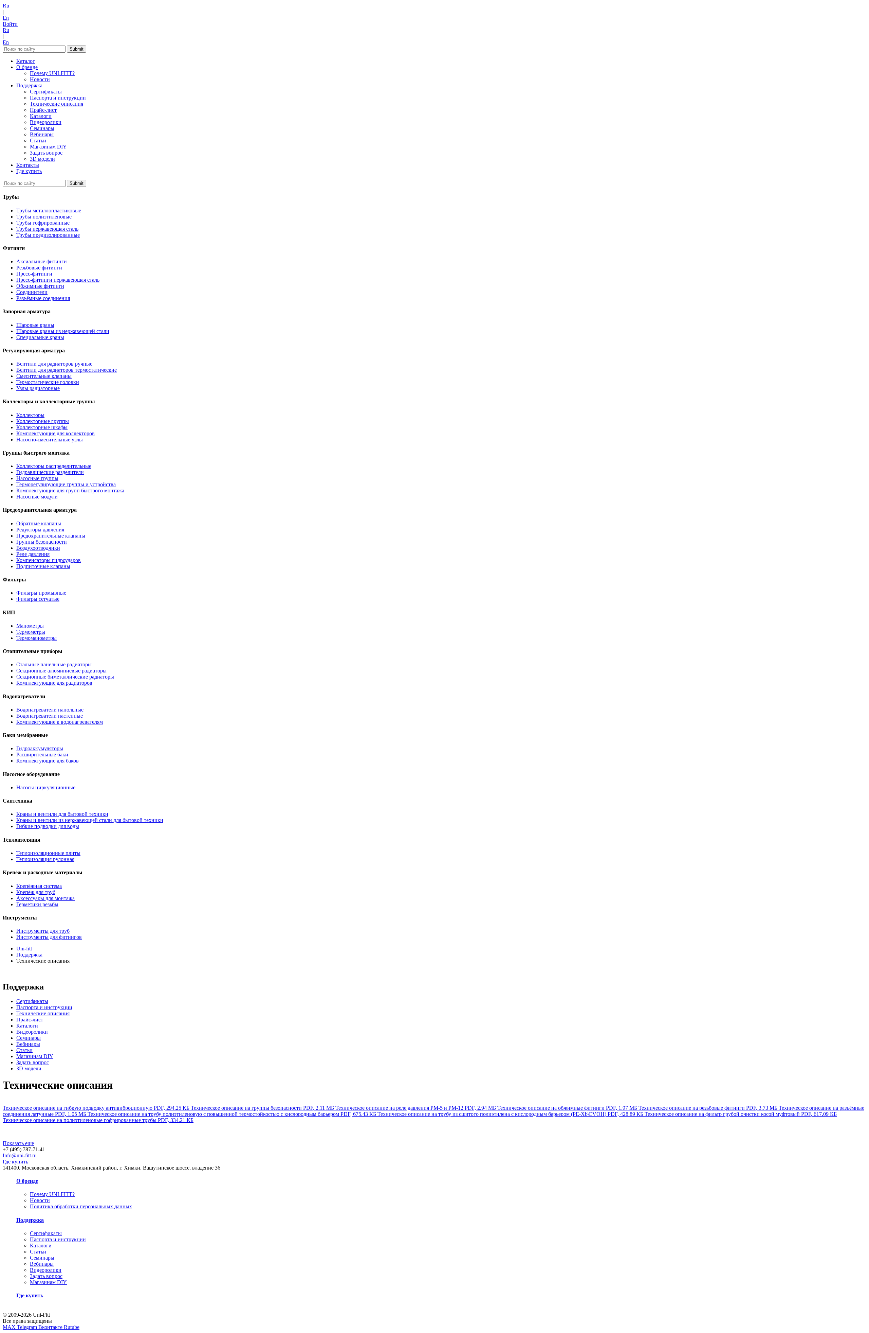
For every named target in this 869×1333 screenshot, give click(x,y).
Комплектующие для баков (47, 761)
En (6, 18)
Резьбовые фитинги (39, 267)
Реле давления (33, 554)
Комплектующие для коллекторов (55, 433)
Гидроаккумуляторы (39, 748)
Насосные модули (37, 496)
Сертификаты (46, 91)
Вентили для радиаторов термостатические (66, 370)
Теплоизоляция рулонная (45, 859)
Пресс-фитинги (34, 274)
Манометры (30, 626)
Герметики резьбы (37, 904)
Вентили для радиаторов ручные (54, 364)
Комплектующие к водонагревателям (59, 722)
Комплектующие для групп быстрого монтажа (70, 490)
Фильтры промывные (41, 593)
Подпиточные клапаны (43, 566)
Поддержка (29, 85)
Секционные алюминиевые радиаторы (61, 670)
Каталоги (41, 116)
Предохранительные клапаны (50, 536)
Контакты (27, 165)
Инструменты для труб (43, 931)
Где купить (29, 171)
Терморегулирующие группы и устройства (66, 484)
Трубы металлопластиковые (48, 210)
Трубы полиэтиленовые (44, 217)
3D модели (42, 159)
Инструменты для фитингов (49, 937)
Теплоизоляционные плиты (48, 853)
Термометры (30, 632)
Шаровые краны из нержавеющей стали (62, 331)
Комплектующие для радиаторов (54, 683)
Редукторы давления (40, 529)
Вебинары (42, 134)
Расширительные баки (42, 754)
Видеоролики (45, 122)
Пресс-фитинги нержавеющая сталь (57, 280)
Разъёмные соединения (43, 298)
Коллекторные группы (42, 421)
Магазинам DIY (48, 147)
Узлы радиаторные (38, 388)
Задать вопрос (46, 153)
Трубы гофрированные (43, 223)
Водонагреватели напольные (50, 710)
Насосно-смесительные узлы (49, 439)
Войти (10, 24)
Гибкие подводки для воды (47, 826)
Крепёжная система (39, 886)
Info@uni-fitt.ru (20, 1155)
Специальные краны (40, 337)
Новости (40, 79)
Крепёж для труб (35, 892)
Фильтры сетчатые (37, 599)
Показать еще (18, 1143)
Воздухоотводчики (38, 548)
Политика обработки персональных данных (81, 1206)
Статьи (38, 140)
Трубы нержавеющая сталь (47, 229)
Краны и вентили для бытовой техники (62, 814)
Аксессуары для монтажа (45, 898)
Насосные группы (37, 478)
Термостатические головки (47, 382)
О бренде (27, 67)
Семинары (42, 128)
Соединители (32, 292)
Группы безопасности (41, 542)
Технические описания (56, 104)
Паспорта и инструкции (58, 98)
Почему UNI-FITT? (52, 73)
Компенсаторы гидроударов (48, 560)
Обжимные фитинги (40, 286)
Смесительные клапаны (44, 376)
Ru (6, 5)
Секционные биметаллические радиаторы (65, 677)
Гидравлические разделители (50, 472)
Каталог (25, 61)
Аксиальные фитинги (41, 261)
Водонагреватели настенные (49, 716)
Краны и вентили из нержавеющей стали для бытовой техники (89, 820)
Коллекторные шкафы (42, 427)
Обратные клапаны (38, 523)
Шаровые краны (35, 325)
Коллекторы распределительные (53, 466)
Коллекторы (30, 415)
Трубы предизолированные (48, 235)
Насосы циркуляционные (45, 787)
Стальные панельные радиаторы (54, 664)
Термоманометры (36, 638)
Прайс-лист (43, 110)
